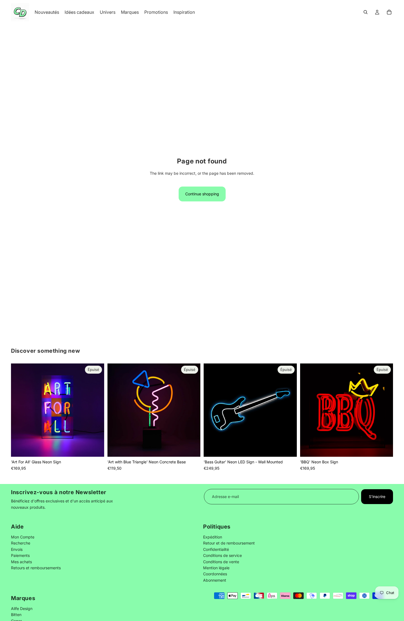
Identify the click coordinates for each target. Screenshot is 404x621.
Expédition (212, 537)
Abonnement (214, 580)
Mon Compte (22, 537)
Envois (17, 549)
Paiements (20, 555)
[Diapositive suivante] (96, 410)
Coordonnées (215, 574)
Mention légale (216, 567)
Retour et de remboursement (229, 543)
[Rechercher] (365, 12)
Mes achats (21, 561)
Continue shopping (202, 194)
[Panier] (389, 12)
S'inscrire (377, 496)
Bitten (16, 614)
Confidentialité (216, 549)
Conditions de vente (221, 561)
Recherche (20, 543)
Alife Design (21, 608)
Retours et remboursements (36, 567)
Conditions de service (222, 555)
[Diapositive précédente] (19, 410)
